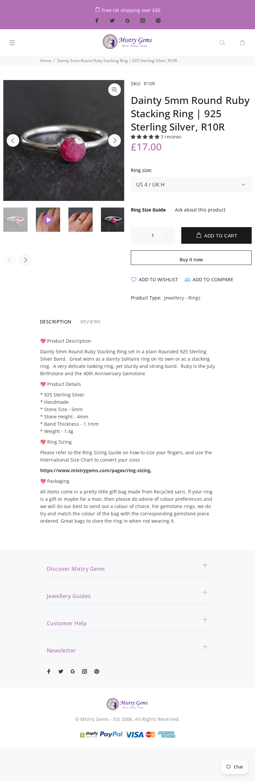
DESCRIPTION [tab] (56, 321)
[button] (146, 136)
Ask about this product (200, 210)
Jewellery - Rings (182, 298)
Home (45, 60)
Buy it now (191, 259)
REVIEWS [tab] (90, 321)
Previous (13, 140)
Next (114, 140)
